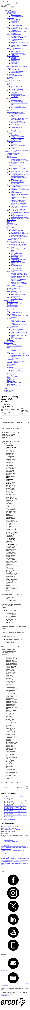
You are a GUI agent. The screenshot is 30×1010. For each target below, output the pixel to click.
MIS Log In (10, 379)
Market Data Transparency (14, 141)
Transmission (10, 359)
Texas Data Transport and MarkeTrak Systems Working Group (18, 177)
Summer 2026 (14, 65)
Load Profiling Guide (16, 253)
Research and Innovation (17, 53)
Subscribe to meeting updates (8, 819)
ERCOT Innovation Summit (18, 54)
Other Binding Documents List (19, 293)
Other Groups (11, 221)
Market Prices (11, 309)
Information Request (16, 80)
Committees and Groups (10, 151)
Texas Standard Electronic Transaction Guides (17, 266)
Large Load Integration (17, 124)
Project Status (22, 857)
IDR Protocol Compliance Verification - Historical (17, 330)
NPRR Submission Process (18, 235)
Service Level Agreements (14, 132)
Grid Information (8, 343)
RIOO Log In (11, 381)
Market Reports (11, 341)
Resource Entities (15, 125)
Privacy (7, 995)
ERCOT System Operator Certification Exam (17, 138)
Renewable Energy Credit (17, 106)
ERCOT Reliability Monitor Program (17, 66)
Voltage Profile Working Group (19, 209)
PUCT (9, 156)
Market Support (15, 88)
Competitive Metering (16, 320)
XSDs (12, 148)
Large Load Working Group (18, 166)
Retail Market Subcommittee (14, 173)
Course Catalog (15, 135)
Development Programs (17, 71)
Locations (9, 77)
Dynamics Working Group (18, 188)
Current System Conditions (14, 346)
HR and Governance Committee (19, 160)
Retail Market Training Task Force (20, 174)
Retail (8, 311)
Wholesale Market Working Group (20, 218)
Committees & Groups (20, 846)
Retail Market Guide (16, 261)
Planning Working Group (17, 204)
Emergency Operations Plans (18, 245)
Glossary (9, 850)
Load (8, 352)
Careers (9, 68)
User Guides (14, 144)
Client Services (11, 84)
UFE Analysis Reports (16, 338)
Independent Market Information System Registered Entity (19, 118)
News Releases (15, 60)
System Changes (11, 285)
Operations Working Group (18, 200)
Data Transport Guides (17, 252)
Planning (9, 365)
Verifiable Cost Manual (17, 268)
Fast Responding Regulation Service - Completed (18, 279)
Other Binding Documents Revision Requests (18, 295)
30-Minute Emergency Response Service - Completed (19, 276)
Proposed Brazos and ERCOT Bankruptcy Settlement (19, 36)
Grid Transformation (16, 51)
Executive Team (15, 21)
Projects (9, 110)
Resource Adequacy (12, 362)
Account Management (16, 86)
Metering (9, 318)
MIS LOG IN (4, 1)
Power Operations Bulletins (18, 95)
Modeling (9, 373)
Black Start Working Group (18, 186)
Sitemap (3, 995)
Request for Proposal (16, 75)
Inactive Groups (11, 220)
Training (9, 133)
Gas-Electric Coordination (17, 371)
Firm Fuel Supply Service (17, 101)
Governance (10, 18)
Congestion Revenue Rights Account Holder (18, 114)
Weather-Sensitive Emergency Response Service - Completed (19, 282)
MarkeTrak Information (17, 89)
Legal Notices (14, 40)
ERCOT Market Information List (19, 860)
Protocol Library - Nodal (17, 232)
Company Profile (11, 13)
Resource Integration (16, 127)
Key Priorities (11, 297)
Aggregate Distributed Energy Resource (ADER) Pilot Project (19, 273)
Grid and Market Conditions (14, 386)
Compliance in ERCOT (13, 288)
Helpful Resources (15, 59)
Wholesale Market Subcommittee (16, 211)
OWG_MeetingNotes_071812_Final (10, 829)
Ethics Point (4, 857)
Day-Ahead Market (12, 305)
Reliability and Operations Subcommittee (18, 185)
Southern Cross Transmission (18, 244)
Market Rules (7, 226)
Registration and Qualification (15, 112)
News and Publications (13, 56)
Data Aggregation (12, 327)
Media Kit (13, 57)
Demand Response (16, 100)
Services (6, 81)
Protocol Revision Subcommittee (16, 170)
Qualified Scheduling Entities (18, 122)
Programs (9, 98)
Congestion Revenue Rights (14, 303)
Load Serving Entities (16, 121)
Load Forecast (14, 358)
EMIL (9, 378)
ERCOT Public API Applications (19, 150)
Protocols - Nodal (12, 229)
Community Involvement (17, 16)
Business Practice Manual (14, 289)
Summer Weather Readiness (18, 370)
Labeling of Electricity (16, 312)
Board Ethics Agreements (17, 39)
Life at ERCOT (15, 69)
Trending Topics (15, 62)
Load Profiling (11, 314)
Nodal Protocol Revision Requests (20, 233)
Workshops (10, 223)
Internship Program (16, 72)
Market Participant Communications (16, 91)
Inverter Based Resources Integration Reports (17, 349)
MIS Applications (19, 858)
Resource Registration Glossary (19, 259)
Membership (14, 22)
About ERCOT (8, 10)
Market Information (9, 300)
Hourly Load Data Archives (18, 353)
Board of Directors (15, 19)
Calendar (24, 850)
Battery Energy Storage (17, 299)
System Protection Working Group (20, 206)
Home (5, 388)
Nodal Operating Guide (17, 255)
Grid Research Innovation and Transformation (15, 49)
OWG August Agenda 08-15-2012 (10, 826)
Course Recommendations (17, 136)
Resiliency (10, 367)
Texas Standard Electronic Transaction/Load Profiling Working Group (18, 182)
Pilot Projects (10, 271)
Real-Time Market (12, 306)
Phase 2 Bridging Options (17, 242)
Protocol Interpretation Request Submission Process (19, 237)
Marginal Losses (15, 308)
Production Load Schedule (18, 361)
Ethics (12, 24)
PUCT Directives (11, 241)
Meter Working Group (16, 192)
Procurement (10, 74)
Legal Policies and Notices (14, 34)
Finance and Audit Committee (18, 159)
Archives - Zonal (11, 239)
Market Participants (12, 224)
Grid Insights (14, 63)
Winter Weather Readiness (17, 368)
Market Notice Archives (17, 92)
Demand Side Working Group (18, 215)
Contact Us (10, 78)
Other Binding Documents (14, 291)
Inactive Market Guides (17, 270)
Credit (12, 116)
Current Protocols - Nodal (17, 230)
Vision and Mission (16, 15)
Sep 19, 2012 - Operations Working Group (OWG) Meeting (15, 806)
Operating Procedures (16, 256)
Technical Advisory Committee (15, 165)
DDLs (12, 142)
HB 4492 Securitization (13, 27)
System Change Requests (17, 286)
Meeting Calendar (12, 154)
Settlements (10, 340)
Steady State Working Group (18, 207)
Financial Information (16, 25)
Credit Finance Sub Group (18, 168)
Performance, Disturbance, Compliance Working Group (18, 202)
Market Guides (11, 247)
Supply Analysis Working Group (19, 217)
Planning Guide (15, 258)
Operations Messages (16, 94)
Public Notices (14, 97)
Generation (10, 347)
